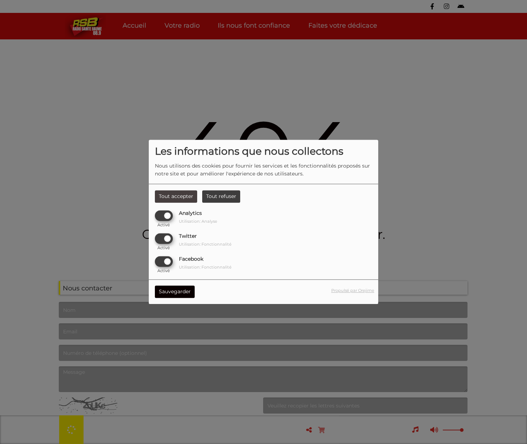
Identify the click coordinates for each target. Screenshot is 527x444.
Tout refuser (221, 196)
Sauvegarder (175, 292)
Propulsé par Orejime (352, 290)
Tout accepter (176, 196)
